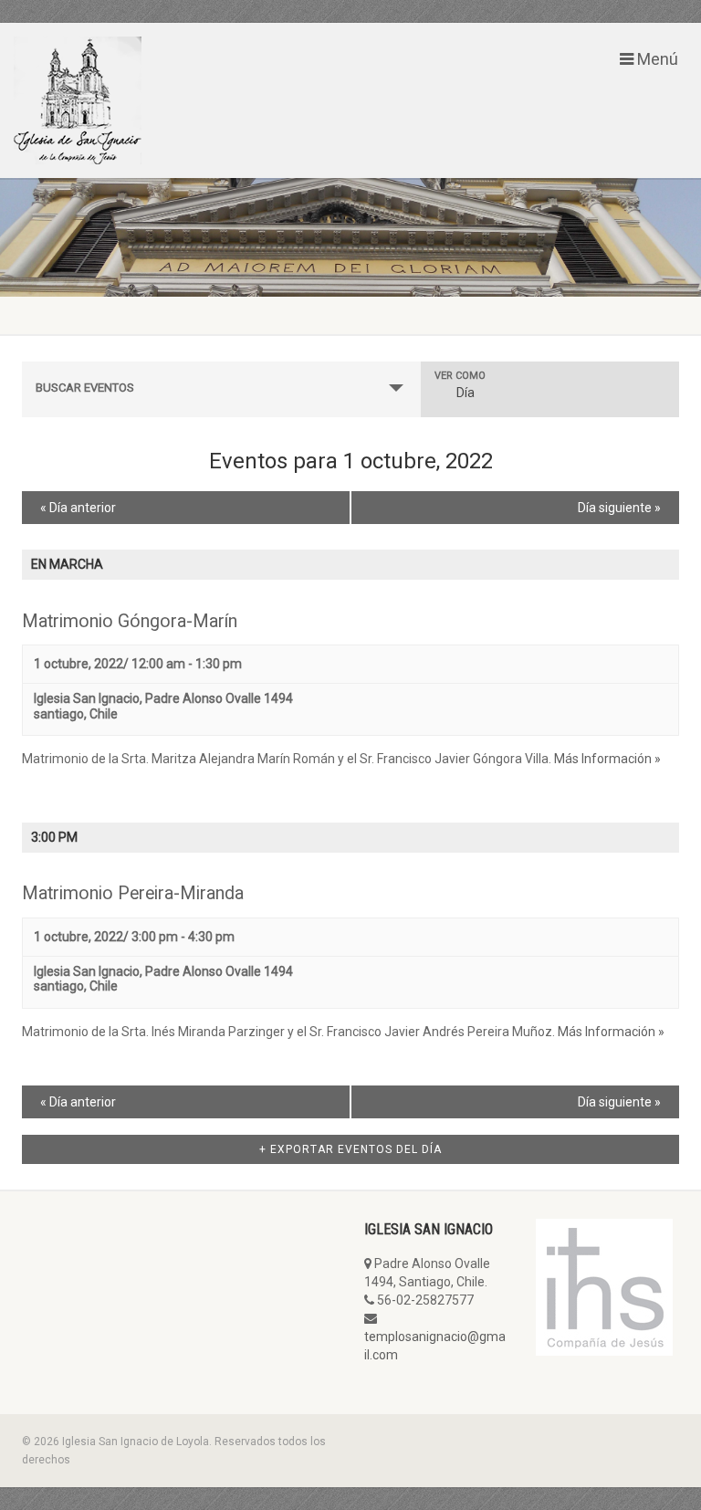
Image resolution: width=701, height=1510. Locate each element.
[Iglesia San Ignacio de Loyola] (175, 100)
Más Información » (607, 758)
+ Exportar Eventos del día (350, 1149)
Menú (655, 59)
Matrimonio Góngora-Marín (129, 621)
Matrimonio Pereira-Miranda (133, 893)
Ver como (460, 376)
